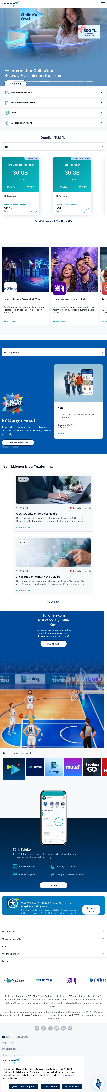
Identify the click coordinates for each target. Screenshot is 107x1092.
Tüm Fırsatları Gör (18, 442)
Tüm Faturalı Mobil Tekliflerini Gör (53, 221)
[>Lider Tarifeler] (86, 210)
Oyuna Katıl (53, 643)
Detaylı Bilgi (15, 83)
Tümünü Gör (53, 602)
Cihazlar (6, 946)
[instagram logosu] (37, 1028)
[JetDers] (43, 980)
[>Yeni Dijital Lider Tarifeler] (34, 210)
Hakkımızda (8, 931)
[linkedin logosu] (63, 1028)
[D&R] (78, 383)
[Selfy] (71, 980)
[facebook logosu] (43, 1028)
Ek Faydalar (10, 196)
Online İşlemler (10, 953)
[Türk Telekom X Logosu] (50, 1028)
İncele (61, 433)
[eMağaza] (14, 980)
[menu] (103, 4)
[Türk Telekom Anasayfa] (10, 4)
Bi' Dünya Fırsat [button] (12, 352)
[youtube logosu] (56, 1028)
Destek (6, 961)
